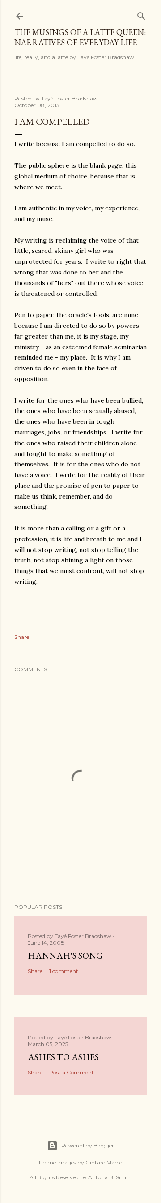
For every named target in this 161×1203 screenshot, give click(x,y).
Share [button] (21, 637)
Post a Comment (71, 1072)
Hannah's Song (65, 955)
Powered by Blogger (87, 1145)
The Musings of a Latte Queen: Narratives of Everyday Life (80, 37)
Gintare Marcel (104, 1162)
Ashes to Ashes (63, 1057)
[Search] (141, 14)
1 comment (63, 971)
